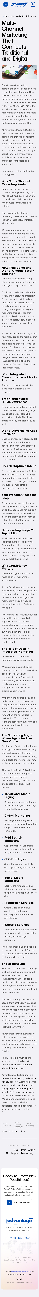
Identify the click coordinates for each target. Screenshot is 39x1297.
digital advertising (19, 1088)
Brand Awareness (6, 1124)
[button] (19, 1202)
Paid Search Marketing (13, 839)
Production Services (19, 903)
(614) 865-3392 (20, 1238)
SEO (12, 1091)
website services (26, 1095)
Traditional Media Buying (17, 795)
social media (21, 1091)
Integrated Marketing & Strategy (20, 16)
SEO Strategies (15, 859)
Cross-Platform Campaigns (18, 1124)
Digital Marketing (17, 816)
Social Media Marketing (13, 879)
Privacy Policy (27, 1274)
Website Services (16, 925)
